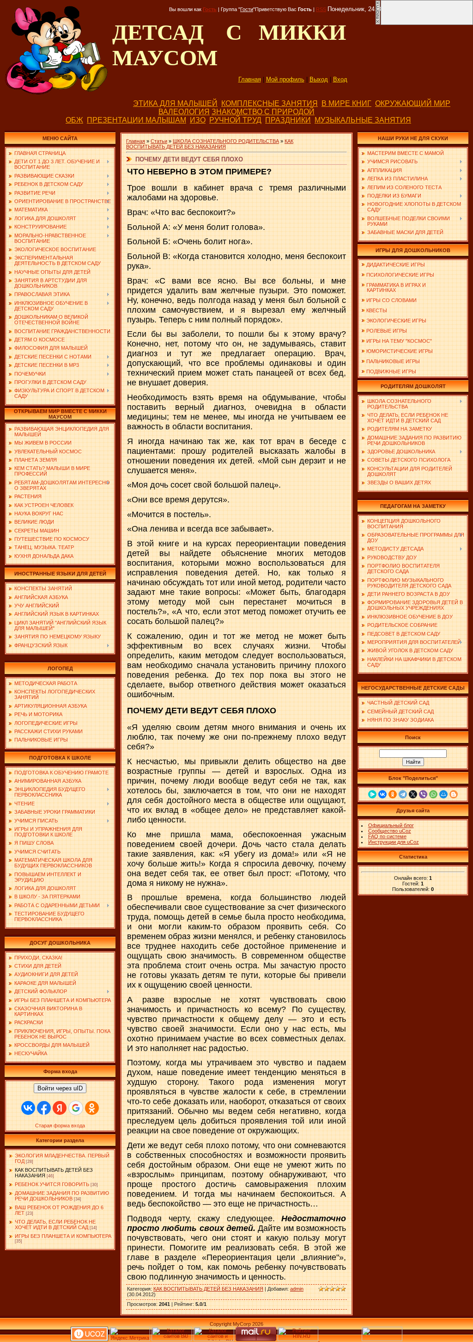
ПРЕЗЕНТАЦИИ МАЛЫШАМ (136, 120)
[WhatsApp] (433, 794)
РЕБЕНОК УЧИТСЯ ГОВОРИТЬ (52, 1184)
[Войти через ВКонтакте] (28, 1108)
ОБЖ (74, 120)
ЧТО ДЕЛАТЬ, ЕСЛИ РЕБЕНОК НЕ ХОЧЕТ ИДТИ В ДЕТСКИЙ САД (55, 1224)
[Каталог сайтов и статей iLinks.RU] (214, 1339)
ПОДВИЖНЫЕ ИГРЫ (391, 371)
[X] (413, 794)
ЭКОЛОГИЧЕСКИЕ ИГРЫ (396, 320)
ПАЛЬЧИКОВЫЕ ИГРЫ (393, 361)
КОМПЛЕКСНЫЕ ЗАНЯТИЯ (269, 103)
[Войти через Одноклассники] (92, 1108)
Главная (249, 79)
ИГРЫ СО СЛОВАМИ (391, 300)
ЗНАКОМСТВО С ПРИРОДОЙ (263, 112)
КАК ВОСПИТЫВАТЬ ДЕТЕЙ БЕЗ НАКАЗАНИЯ (209, 143)
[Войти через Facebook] (44, 1108)
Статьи (159, 141)
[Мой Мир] (443, 794)
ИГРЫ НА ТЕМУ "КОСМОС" (399, 341)
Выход (318, 79)
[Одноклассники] (392, 794)
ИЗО (198, 120)
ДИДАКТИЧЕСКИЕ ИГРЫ (395, 264)
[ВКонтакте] (382, 794)
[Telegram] (403, 794)
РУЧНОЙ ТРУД (235, 120)
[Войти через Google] (75, 1108)
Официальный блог (391, 825)
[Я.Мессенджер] (372, 794)
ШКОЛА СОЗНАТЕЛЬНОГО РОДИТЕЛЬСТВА (226, 141)
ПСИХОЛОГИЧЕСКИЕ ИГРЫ (400, 275)
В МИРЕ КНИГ (346, 103)
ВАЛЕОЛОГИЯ (184, 112)
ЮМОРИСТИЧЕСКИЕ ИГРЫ (399, 351)
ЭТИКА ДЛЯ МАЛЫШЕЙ (175, 103)
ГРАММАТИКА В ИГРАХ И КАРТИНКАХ (393, 287)
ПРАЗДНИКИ (288, 120)
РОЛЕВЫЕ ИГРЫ (386, 331)
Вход (340, 79)
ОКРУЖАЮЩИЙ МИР (412, 103)
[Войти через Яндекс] (60, 1108)
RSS (321, 9)
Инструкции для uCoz (393, 842)
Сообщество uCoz (389, 831)
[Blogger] (453, 794)
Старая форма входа (60, 1125)
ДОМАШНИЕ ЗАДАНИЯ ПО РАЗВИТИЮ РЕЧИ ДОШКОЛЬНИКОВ (62, 1195)
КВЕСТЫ (376, 310)
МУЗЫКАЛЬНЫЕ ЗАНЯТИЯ (363, 120)
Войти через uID (60, 1088)
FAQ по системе (387, 836)
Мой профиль (285, 79)
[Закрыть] (378, 23)
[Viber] (423, 794)
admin (296, 1289)
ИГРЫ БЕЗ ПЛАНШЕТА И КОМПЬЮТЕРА (63, 1236)
